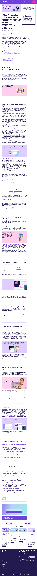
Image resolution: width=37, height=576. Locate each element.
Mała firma (3, 560)
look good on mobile (12, 227)
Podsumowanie (5, 59)
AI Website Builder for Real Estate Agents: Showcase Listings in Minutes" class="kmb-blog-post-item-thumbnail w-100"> (5, 533)
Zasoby (29, 39)
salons (22, 337)
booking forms (14, 192)
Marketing (29, 38)
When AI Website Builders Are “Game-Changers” (10, 57)
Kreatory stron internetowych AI (6, 107)
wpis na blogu (19, 269)
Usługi (10, 191)
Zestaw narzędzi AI (4, 562)
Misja (2, 556)
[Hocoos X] (32, 560)
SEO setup (5, 246)
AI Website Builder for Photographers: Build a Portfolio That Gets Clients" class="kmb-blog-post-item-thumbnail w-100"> (31, 533)
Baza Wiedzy (25, 574)
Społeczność (3, 564)
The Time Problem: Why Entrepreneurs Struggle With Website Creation (13, 52)
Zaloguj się (34, 1)
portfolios (18, 192)
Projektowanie (29, 36)
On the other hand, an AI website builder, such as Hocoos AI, (11, 244)
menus (21, 192)
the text (14, 226)
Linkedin (12, 518)
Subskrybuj (14, 512)
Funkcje (3, 558)
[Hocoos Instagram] (30, 560)
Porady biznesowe (4, 535)
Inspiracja (29, 37)
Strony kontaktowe (19, 191)
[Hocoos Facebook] (33, 560)
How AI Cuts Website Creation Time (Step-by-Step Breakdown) (12, 53)
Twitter (9, 518)
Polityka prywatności (17, 574)
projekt (20, 245)
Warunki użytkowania (12, 574)
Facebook (6, 518)
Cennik (30, 1)
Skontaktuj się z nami (4, 568)
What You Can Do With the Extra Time (8, 58)
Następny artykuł (27, 523)
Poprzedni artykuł (9, 523)
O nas (15, 191)
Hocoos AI (12, 163)
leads (2, 373)
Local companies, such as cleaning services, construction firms (11, 337)
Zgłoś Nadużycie (21, 574)
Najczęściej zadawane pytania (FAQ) (8, 60)
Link (3, 518)
